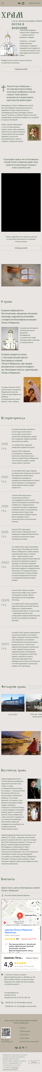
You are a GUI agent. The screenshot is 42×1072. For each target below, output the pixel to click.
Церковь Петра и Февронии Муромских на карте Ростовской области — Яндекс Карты (22, 969)
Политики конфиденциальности (10, 1068)
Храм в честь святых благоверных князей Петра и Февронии (21, 1021)
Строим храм (24, 1035)
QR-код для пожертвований (7, 1040)
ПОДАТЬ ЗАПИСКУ (34, 3)
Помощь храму (25, 1031)
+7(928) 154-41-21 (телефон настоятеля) (20, 1006)
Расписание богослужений (29, 1041)
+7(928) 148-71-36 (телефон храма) (18, 1002)
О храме (22, 1028)
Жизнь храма (24, 1038)
